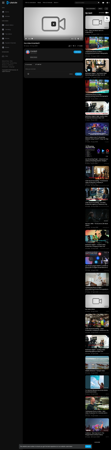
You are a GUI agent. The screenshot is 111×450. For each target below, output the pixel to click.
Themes (107, 20)
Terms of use (5, 63)
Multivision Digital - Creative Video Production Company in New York (95, 245)
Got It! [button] (88, 446)
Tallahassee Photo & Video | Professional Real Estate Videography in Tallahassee (96, 53)
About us (4, 65)
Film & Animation (30, 2)
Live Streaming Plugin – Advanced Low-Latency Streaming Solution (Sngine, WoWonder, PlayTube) (96, 160)
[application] (53, 24)
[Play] (26, 39)
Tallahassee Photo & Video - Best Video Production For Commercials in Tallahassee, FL (96, 413)
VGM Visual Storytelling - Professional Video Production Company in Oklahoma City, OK (96, 182)
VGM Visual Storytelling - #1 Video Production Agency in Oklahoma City (96, 203)
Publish (78, 74)
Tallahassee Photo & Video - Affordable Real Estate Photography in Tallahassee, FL (96, 289)
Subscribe (77, 52)
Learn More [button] (69, 446)
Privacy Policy (13, 63)
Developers (5, 67)
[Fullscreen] (81, 39)
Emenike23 (33, 51)
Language (11, 67)
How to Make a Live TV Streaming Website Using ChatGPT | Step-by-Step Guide (96, 138)
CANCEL (71, 74)
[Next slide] (107, 8)
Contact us (10, 65)
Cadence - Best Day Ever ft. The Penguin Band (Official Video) (94, 434)
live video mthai (90, 309)
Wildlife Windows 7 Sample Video (95, 371)
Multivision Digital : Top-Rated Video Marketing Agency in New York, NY (96, 74)
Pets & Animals (47, 2)
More (55, 2)
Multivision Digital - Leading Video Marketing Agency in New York (95, 350)
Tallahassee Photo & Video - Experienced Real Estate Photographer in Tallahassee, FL (96, 96)
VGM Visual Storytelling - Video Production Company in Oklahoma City (96, 329)
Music (39, 2)
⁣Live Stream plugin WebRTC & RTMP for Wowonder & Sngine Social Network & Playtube (96, 267)
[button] (108, 3)
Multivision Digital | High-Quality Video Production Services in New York (96, 117)
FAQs (11, 61)
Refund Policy (5, 61)
